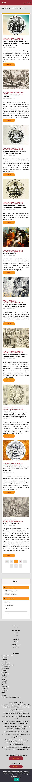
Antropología (5, 668)
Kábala (3, 679)
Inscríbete (16, 766)
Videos (7, 608)
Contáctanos (16, 758)
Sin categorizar (6, 666)
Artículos (7, 602)
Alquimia (20, 38)
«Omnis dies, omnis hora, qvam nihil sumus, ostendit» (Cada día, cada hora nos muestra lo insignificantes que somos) (16, 742)
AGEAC (16, 642)
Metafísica (4, 672)
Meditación (5, 688)
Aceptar (16, 779)
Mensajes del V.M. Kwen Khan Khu (13, 39)
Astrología (4, 681)
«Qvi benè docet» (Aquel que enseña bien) (16, 731)
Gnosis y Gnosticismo (9, 300)
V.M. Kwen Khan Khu (11, 594)
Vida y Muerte (5, 674)
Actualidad (4, 676)
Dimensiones (5, 686)
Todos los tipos (9, 599)
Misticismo (4, 690)
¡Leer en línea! (5, 663)
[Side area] (24, 2)
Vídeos (16, 635)
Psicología (4, 670)
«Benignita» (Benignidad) (16, 710)
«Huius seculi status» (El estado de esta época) (16, 713)
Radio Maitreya (16, 644)
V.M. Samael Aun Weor (11, 591)
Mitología (6, 92)
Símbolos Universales (9, 38)
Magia (3, 694)
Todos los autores (10, 588)
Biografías (4, 683)
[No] (30, 775)
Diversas (4, 696)
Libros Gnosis (9, 605)
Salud (3, 692)
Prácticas (16, 633)
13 (16, 566)
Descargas (4, 657)
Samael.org (16, 647)
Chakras (4, 685)
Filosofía (4, 661)
